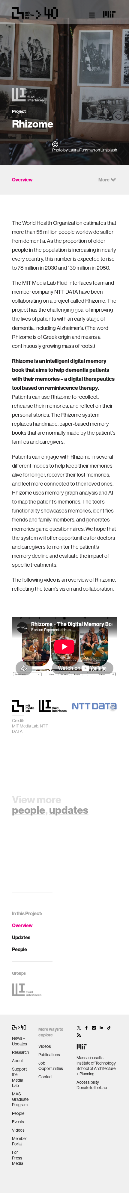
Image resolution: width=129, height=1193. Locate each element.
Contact (45, 1077)
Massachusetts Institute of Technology (96, 1060)
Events (18, 1121)
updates (68, 809)
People (19, 949)
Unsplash (108, 150)
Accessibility (87, 1082)
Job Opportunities (50, 1065)
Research (20, 1052)
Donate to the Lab (91, 1087)
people (28, 809)
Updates (21, 937)
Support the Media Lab (19, 1077)
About (17, 1060)
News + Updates (19, 1041)
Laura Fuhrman (81, 150)
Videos (18, 1130)
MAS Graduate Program (20, 1099)
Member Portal (19, 1141)
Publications (49, 1054)
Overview (22, 925)
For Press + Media (18, 1158)
